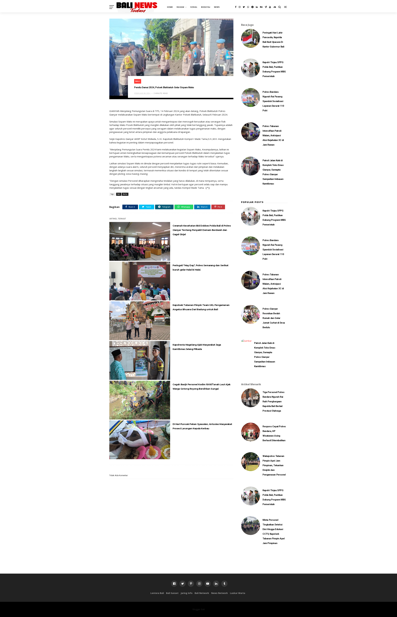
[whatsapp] (248, 7)
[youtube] (270, 7)
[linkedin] (257, 7)
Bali (137, 81)
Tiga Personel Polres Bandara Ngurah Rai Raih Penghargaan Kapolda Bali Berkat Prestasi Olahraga (273, 401)
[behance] (261, 7)
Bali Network (202, 593)
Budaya (205, 7)
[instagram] (240, 7)
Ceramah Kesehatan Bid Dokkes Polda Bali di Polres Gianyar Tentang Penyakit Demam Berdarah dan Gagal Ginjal (202, 230)
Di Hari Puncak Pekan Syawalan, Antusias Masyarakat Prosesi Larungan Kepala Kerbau (202, 426)
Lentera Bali (157, 593)
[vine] (266, 7)
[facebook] (235, 7)
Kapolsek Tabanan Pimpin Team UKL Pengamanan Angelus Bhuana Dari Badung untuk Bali (201, 307)
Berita (125, 194)
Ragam (180, 7)
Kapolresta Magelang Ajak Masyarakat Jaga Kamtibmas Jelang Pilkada (197, 347)
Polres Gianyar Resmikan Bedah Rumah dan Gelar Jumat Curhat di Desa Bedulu (274, 318)
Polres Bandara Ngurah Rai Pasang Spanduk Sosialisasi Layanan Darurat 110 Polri (273, 101)
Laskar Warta (237, 593)
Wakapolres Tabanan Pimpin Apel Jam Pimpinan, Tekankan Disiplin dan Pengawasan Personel (274, 465)
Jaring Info (186, 593)
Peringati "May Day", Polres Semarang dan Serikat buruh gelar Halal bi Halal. (200, 267)
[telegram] (252, 7)
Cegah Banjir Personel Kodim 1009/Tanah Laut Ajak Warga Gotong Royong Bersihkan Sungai (201, 386)
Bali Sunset (172, 593)
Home (170, 7)
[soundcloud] (274, 7)
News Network (219, 593)
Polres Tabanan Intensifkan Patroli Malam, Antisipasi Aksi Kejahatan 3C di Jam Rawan (273, 135)
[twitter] (244, 7)
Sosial (193, 7)
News (217, 7)
